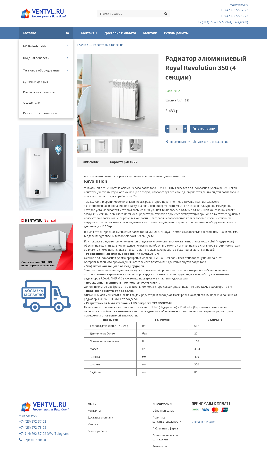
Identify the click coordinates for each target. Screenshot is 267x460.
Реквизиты (159, 446)
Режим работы (176, 33)
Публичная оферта (165, 428)
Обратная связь (163, 410)
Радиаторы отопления (40, 113)
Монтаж (150, 33)
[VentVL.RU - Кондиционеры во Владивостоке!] (45, 13)
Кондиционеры (35, 45)
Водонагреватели (36, 58)
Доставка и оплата (120, 33)
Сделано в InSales (203, 422)
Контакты (89, 33)
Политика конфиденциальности (166, 419)
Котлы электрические (39, 92)
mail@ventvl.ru (239, 5)
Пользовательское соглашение (165, 437)
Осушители (31, 102)
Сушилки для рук (35, 81)
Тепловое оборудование (41, 70)
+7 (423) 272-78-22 (234, 16)
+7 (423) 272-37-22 (234, 10)
